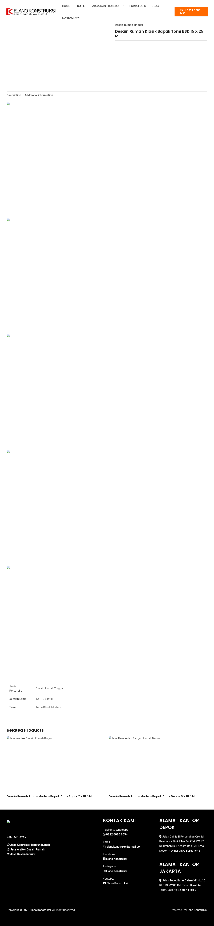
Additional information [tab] (39, 95)
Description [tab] (14, 95)
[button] (122, 6)
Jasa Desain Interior (22, 854)
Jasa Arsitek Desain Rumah (27, 849)
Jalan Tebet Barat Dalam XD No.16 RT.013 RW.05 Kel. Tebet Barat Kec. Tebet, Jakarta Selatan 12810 (182, 885)
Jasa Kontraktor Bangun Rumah (30, 844)
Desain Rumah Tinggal (129, 24)
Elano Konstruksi (117, 883)
